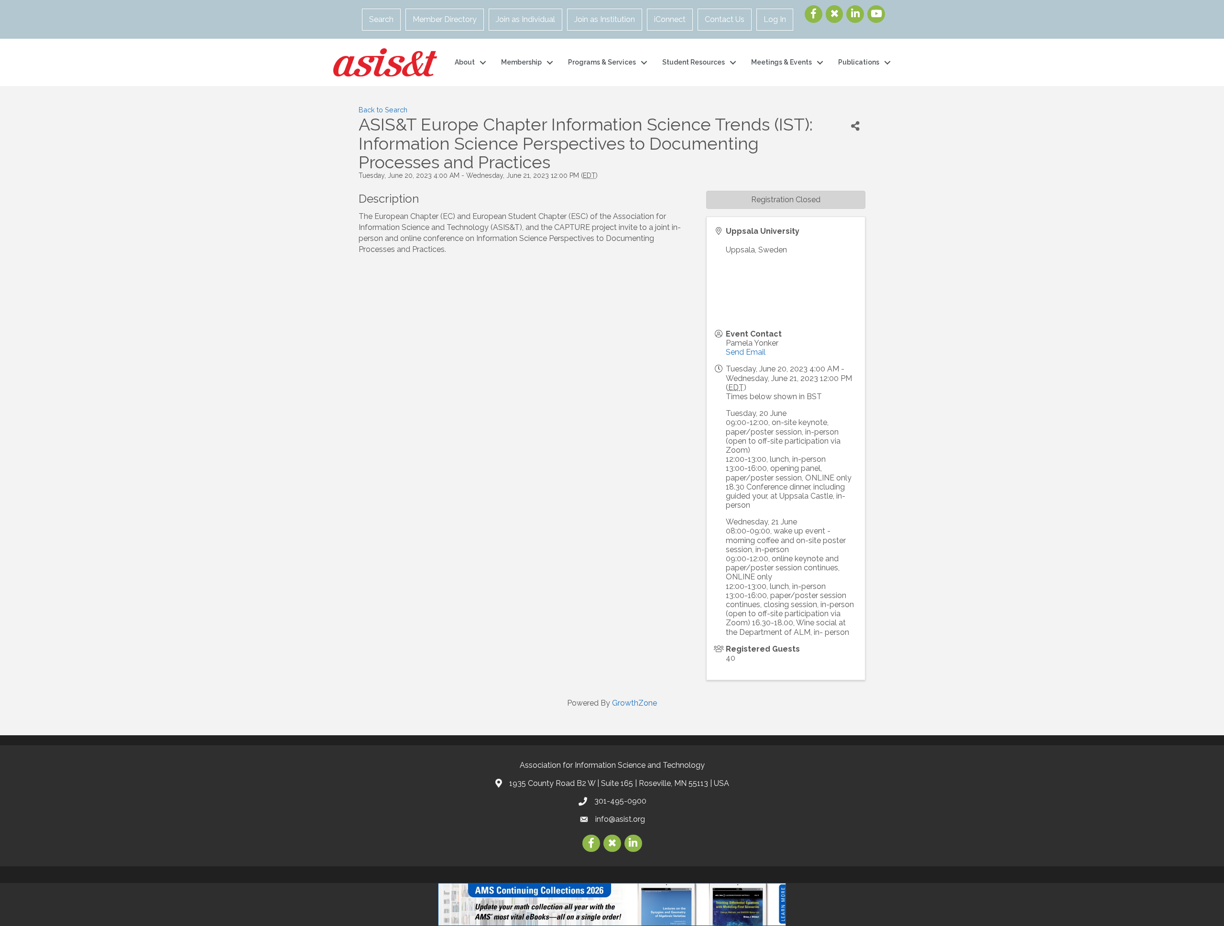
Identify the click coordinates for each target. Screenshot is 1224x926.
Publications (858, 62)
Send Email (745, 352)
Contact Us (724, 19)
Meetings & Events (781, 62)
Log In (775, 19)
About (465, 62)
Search (381, 19)
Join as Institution (604, 19)
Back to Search (383, 110)
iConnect (670, 19)
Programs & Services (602, 62)
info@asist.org (620, 819)
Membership (521, 62)
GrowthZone (634, 703)
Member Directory (445, 19)
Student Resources (693, 62)
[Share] (855, 126)
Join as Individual (525, 19)
